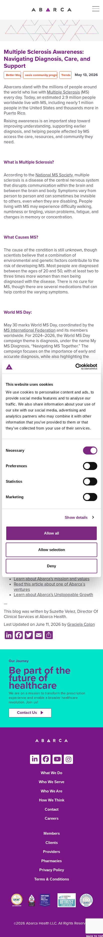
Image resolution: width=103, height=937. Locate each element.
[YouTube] (57, 759)
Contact (51, 809)
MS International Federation (30, 330)
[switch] (90, 466)
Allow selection (51, 550)
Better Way (13, 75)
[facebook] (45, 759)
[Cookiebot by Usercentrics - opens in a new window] (75, 366)
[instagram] (68, 759)
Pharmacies (51, 861)
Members (52, 833)
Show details (76, 517)
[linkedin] (34, 759)
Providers (51, 851)
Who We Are (51, 791)
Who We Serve (51, 782)
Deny (51, 566)
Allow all (51, 533)
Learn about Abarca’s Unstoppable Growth (53, 594)
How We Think (51, 800)
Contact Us (27, 712)
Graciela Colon (81, 624)
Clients (52, 842)
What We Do (51, 773)
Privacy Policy (51, 870)
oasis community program (42, 75)
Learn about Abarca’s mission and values (52, 579)
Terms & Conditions (51, 879)
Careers (51, 818)
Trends (65, 75)
